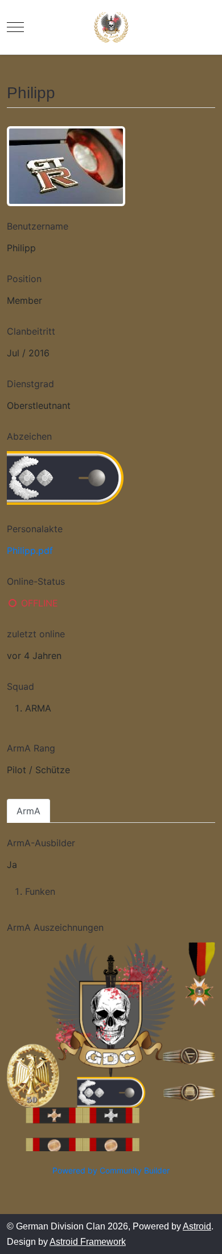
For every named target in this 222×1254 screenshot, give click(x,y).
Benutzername (37, 226)
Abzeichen (29, 436)
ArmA (28, 811)
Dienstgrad (30, 383)
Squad (20, 686)
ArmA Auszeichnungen (55, 927)
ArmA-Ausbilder (41, 843)
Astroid (197, 1226)
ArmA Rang (31, 748)
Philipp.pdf (30, 550)
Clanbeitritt (31, 331)
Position (24, 278)
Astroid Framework (88, 1242)
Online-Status (36, 581)
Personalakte (35, 528)
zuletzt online (36, 634)
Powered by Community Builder (111, 1170)
